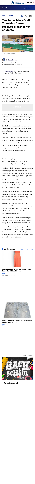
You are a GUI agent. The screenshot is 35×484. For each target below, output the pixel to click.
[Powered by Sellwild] (30, 355)
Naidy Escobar (12, 60)
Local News (7, 16)
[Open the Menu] (3, 2)
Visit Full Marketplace (27, 249)
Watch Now (30, 2)
